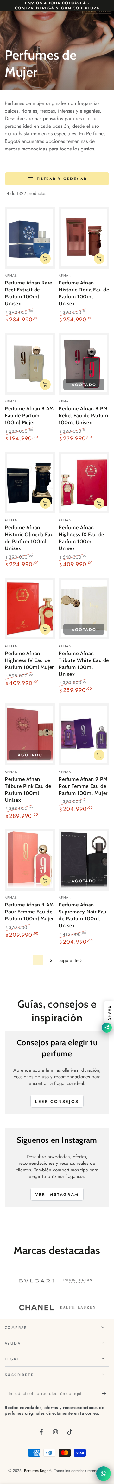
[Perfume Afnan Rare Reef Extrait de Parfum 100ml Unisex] (30, 238)
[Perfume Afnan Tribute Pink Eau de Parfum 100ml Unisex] (30, 734)
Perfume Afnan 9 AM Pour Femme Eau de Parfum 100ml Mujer (29, 911)
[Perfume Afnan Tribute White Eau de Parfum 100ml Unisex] (84, 608)
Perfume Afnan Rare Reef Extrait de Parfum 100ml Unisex (28, 293)
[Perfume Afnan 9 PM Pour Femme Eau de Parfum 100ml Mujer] (84, 734)
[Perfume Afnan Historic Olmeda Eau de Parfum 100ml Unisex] (30, 482)
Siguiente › (70, 960)
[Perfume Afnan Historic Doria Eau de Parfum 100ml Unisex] (84, 238)
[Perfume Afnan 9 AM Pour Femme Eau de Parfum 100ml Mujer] (30, 860)
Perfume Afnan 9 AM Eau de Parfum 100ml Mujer (29, 415)
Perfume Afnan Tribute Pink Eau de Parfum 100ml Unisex (28, 789)
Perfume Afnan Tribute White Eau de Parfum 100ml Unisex (84, 663)
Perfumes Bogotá (38, 1471)
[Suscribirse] (105, 1394)
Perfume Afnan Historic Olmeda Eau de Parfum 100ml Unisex (29, 537)
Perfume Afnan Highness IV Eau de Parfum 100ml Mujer (29, 660)
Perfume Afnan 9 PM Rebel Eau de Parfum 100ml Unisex (83, 415)
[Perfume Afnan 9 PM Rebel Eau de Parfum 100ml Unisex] (84, 364)
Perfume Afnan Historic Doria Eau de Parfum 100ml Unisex (84, 293)
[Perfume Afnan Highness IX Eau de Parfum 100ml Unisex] (84, 482)
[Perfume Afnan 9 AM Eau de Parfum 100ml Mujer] (30, 364)
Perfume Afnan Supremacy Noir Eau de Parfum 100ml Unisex (83, 915)
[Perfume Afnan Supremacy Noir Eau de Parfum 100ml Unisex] (84, 860)
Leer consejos (57, 1102)
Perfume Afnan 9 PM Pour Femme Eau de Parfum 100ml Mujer (83, 786)
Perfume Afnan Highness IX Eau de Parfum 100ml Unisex (81, 537)
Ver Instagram (57, 1195)
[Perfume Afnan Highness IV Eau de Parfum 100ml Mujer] (30, 608)
